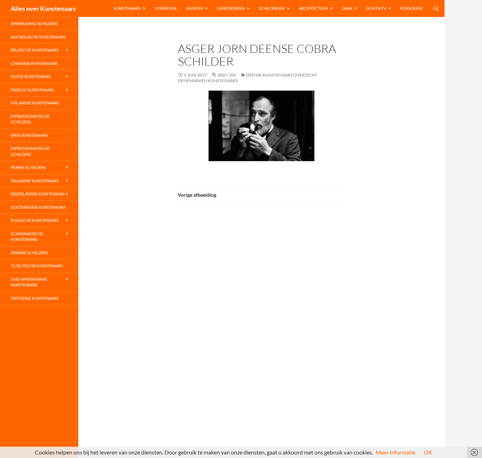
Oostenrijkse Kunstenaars (38, 207)
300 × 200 (226, 75)
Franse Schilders (28, 167)
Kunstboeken (231, 8)
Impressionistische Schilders (30, 151)
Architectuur (313, 8)
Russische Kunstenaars (35, 220)
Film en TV (376, 8)
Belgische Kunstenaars (35, 50)
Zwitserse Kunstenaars (35, 298)
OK (428, 452)
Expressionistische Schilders (30, 119)
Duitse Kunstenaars (31, 76)
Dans (347, 8)
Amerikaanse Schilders (34, 23)
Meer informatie (395, 452)
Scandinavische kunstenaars (27, 236)
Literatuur (166, 8)
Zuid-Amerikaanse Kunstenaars (29, 282)
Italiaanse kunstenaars (35, 180)
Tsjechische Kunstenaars (37, 265)
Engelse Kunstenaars (32, 89)
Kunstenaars (127, 8)
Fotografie (411, 8)
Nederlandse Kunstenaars (38, 193)
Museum (194, 8)
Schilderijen (272, 8)
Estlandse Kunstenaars (35, 102)
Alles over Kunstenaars (43, 8)
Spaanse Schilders (29, 252)
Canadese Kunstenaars (34, 63)
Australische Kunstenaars (38, 37)
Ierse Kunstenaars (29, 135)
